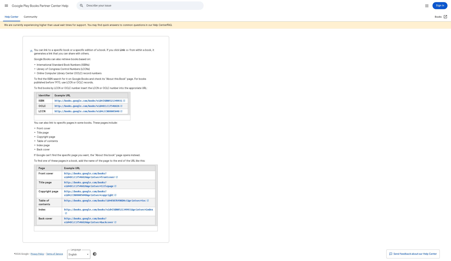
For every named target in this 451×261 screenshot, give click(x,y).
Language (76, 249)
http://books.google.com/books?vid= (88, 100)
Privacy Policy (37, 254)
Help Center (11, 16)
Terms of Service (54, 254)
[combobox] (145, 6)
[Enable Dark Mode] (94, 254)
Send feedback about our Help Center (415, 253)
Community (30, 16)
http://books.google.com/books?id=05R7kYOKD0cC (105, 200)
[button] (6, 5)
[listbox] (78, 254)
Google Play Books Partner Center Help (40, 6)
